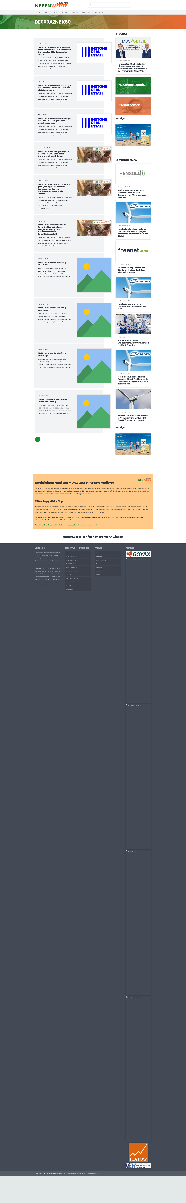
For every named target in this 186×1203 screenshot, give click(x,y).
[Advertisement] (58, 1189)
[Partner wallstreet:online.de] (138, 776)
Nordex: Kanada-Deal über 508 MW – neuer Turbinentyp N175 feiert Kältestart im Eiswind (133, 418)
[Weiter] (49, 439)
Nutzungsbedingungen (102, 560)
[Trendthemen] (133, 106)
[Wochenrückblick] (133, 85)
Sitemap (98, 574)
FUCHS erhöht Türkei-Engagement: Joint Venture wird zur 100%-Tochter (133, 343)
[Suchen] (128, 5)
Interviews (68, 585)
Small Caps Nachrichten (72, 578)
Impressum (99, 556)
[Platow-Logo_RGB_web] (138, 1152)
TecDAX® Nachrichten (72, 564)
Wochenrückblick (70, 582)
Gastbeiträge (69, 589)
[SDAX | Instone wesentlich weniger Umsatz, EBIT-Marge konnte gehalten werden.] (94, 124)
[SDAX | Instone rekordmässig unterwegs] (94, 275)
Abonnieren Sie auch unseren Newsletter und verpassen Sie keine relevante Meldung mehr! (66, 525)
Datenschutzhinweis (101, 564)
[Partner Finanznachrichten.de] (138, 630)
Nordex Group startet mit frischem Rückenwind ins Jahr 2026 (132, 306)
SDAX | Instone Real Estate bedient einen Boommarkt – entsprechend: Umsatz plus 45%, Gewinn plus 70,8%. (54, 51)
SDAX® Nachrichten (71, 571)
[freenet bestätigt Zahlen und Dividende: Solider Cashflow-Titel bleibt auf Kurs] (133, 251)
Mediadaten (99, 567)
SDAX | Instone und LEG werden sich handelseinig (53, 400)
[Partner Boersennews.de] (138, 1069)
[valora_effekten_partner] (138, 1165)
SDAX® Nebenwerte (71, 567)
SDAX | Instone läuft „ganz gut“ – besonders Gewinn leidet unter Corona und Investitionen (53, 153)
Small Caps (68, 574)
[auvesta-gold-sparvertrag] (133, 135)
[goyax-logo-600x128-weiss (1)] (138, 554)
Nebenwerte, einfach (93, 537)
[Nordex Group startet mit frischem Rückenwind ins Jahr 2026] (133, 287)
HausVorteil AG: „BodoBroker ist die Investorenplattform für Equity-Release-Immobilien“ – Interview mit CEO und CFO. (133, 67)
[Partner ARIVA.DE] (138, 922)
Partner (98, 571)
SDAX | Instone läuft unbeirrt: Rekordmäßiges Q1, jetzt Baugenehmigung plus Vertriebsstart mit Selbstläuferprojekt (51, 229)
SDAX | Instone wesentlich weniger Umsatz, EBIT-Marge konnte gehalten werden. (54, 120)
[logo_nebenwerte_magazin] (51, 5)
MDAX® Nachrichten (71, 556)
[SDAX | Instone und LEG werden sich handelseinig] (93, 411)
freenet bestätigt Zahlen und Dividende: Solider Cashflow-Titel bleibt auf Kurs (132, 270)
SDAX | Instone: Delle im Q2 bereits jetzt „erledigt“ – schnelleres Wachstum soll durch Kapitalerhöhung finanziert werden (54, 189)
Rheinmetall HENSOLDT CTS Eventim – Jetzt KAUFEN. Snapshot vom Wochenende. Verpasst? (132, 194)
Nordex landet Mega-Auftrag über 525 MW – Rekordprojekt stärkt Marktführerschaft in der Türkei (133, 232)
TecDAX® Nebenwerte (72, 560)
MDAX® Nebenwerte (71, 553)
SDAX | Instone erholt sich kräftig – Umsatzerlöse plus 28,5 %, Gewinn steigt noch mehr (54, 87)
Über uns (98, 553)
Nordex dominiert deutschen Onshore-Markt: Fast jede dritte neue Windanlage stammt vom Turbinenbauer (133, 380)
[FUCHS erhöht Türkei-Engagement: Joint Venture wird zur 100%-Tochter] (133, 324)
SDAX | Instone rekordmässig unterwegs (52, 263)
